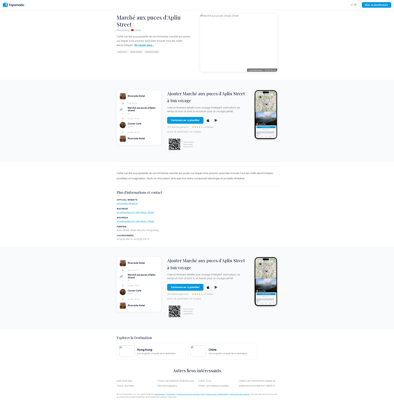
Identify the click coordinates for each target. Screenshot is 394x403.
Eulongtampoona (256, 70)
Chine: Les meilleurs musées (213, 385)
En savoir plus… (144, 45)
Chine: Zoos (204, 380)
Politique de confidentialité (217, 394)
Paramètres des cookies (239, 394)
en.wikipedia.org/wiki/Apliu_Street (135, 212)
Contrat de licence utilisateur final (191, 394)
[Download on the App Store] (208, 120)
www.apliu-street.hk (127, 203)
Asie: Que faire (124, 380)
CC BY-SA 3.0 (270, 70)
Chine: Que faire (125, 385)
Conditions (171, 394)
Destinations (160, 394)
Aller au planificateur (376, 5)
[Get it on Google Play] (216, 120)
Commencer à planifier (185, 120)
